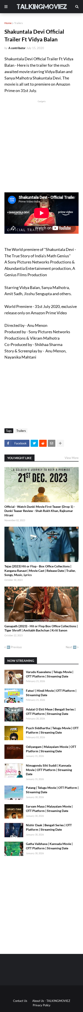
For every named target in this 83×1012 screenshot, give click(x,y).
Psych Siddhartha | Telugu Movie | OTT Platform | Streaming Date (52, 730)
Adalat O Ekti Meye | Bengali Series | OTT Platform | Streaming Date (50, 711)
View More (72, 458)
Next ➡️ (71, 647)
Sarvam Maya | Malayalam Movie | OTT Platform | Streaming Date (49, 808)
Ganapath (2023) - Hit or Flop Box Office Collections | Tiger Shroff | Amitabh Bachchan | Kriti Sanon (41, 628)
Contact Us (20, 1001)
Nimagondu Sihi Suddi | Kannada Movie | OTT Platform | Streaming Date (49, 770)
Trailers (18, 23)
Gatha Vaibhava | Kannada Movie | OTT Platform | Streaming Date (49, 846)
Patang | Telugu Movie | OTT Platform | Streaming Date (52, 790)
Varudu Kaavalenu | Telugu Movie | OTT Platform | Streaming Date (49, 674)
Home (8, 23)
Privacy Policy (41, 1005)
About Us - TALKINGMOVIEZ (51, 1001)
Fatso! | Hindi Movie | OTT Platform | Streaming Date (51, 693)
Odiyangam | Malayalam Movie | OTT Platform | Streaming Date (51, 749)
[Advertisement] (41, 144)
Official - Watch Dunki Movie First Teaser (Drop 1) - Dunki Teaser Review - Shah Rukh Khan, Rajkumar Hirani (39, 511)
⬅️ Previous (14, 647)
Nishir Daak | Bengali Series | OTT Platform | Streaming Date (49, 827)
